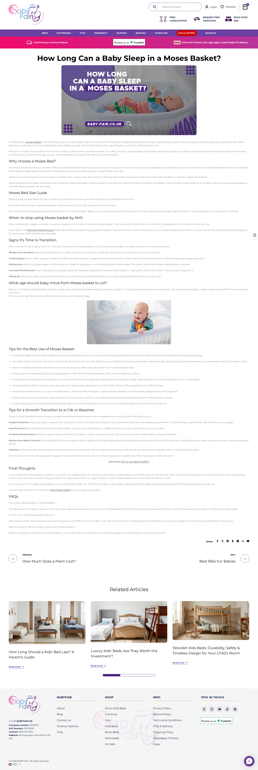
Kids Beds (111, 726)
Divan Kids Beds (115, 708)
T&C (211, 42)
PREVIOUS (27, 555)
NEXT (233, 555)
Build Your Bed (240, 19)
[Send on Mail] (248, 541)
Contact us (64, 720)
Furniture (111, 714)
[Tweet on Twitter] (222, 541)
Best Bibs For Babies (217, 561)
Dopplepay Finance (165, 738)
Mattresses (112, 738)
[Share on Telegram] (238, 541)
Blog (60, 714)
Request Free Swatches (211, 19)
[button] (249, 761)
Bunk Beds (112, 732)
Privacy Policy (162, 708)
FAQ (60, 732)
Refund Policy (162, 714)
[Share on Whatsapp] (243, 541)
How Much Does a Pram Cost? (49, 561)
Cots (108, 720)
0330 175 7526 (25, 731)
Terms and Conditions (167, 720)
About (61, 708)
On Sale (110, 744)
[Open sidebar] (254, 235)
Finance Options (67, 726)
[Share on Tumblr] (232, 541)
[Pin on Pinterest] (227, 541)
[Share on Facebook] (217, 541)
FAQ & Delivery (163, 726)
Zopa (156, 744)
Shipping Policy (163, 732)
